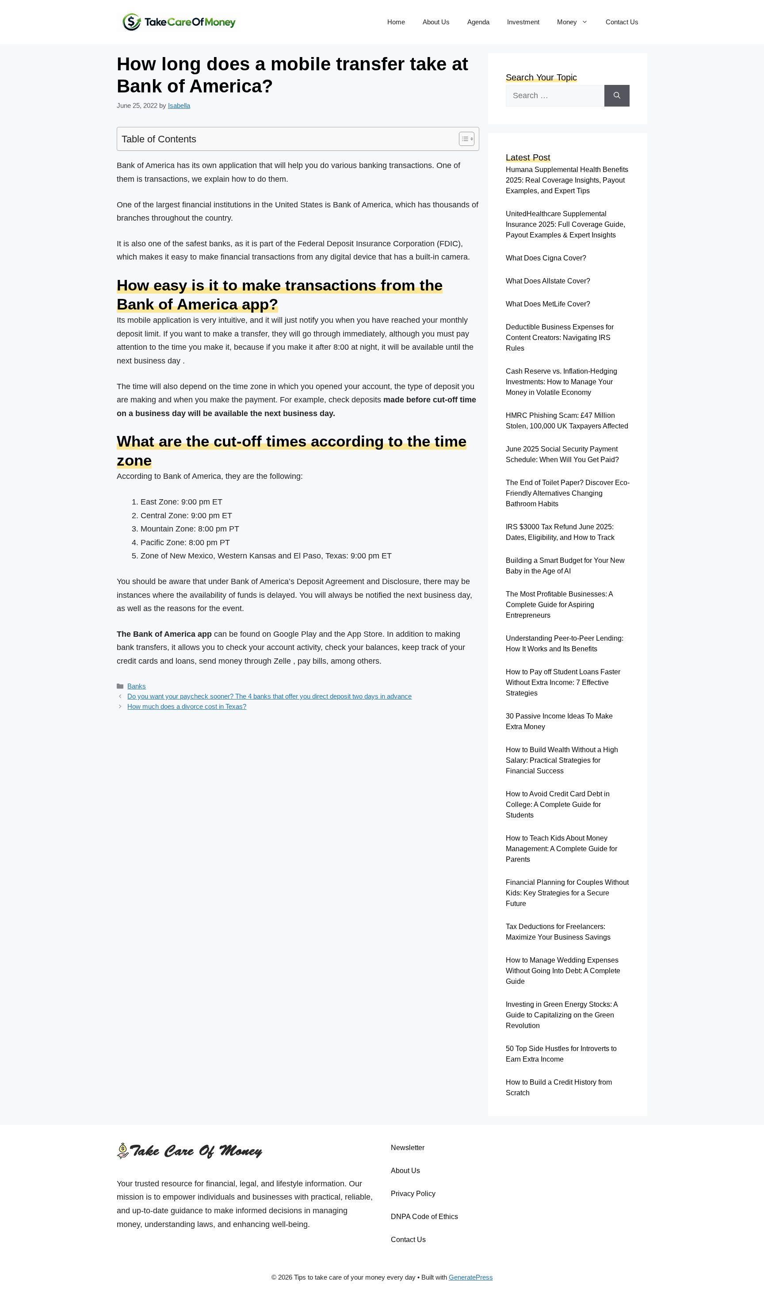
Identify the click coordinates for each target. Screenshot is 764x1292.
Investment (523, 22)
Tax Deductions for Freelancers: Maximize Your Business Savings (558, 932)
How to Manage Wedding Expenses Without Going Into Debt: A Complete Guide (563, 970)
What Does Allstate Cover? (548, 281)
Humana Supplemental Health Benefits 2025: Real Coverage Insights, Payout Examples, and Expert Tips (567, 180)
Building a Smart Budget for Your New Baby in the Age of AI (565, 566)
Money (567, 22)
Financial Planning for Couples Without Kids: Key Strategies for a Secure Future (567, 893)
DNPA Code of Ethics (424, 1216)
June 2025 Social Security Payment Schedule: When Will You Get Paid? (562, 454)
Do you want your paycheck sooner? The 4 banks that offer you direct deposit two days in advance (269, 696)
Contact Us (622, 22)
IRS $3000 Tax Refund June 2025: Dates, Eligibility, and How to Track (560, 532)
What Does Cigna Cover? (546, 258)
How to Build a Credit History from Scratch (559, 1087)
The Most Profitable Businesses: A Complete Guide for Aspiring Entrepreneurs (559, 604)
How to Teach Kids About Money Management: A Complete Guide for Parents (561, 848)
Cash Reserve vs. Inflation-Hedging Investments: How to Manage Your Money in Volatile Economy (561, 381)
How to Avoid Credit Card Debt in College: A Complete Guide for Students (558, 804)
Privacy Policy (413, 1193)
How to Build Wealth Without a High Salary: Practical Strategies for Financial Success (562, 760)
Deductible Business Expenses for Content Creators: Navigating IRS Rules (560, 337)
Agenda (478, 22)
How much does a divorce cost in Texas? (186, 706)
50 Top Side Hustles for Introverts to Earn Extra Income (561, 1054)
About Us (436, 22)
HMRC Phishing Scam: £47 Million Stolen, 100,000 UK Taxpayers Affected (567, 421)
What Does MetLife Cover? (548, 304)
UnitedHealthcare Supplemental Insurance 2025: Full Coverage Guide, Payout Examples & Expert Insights (565, 224)
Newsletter (407, 1147)
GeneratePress (471, 1277)
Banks (136, 686)
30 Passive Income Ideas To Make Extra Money (559, 721)
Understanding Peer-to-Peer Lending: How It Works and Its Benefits (564, 644)
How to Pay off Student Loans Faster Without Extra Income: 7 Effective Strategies (563, 682)
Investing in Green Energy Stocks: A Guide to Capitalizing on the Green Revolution (562, 1015)
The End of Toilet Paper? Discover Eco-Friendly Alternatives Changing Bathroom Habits (568, 493)
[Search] (617, 96)
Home (396, 22)
